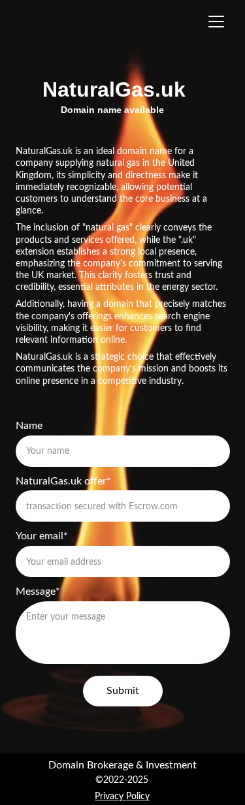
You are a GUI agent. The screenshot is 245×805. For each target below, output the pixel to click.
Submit (122, 691)
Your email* (42, 536)
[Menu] (216, 21)
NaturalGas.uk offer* (63, 481)
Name (29, 425)
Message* (38, 591)
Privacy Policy (122, 796)
